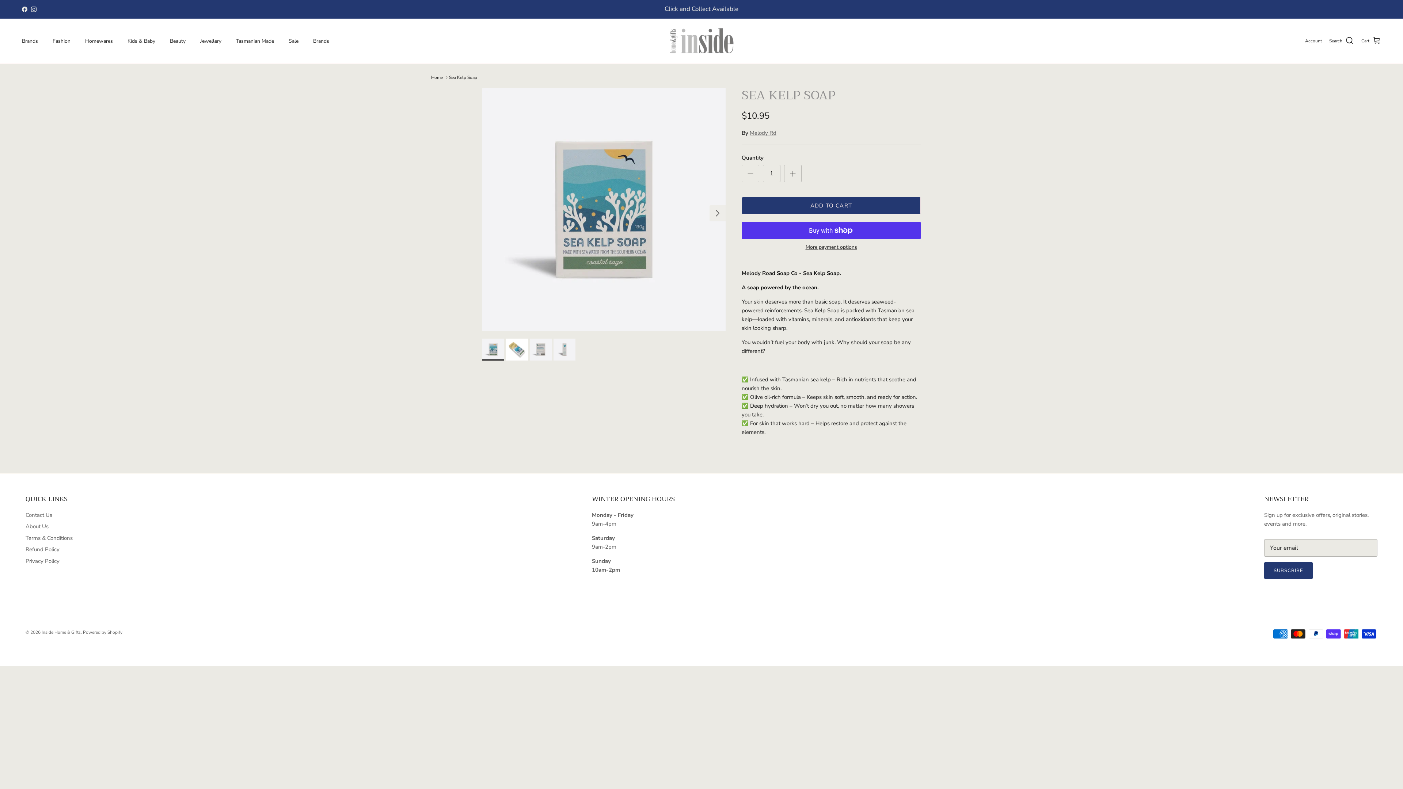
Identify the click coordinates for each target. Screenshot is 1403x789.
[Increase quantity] (793, 173)
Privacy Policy (43, 561)
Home (437, 77)
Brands (30, 41)
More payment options (831, 247)
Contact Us (39, 515)
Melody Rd (763, 133)
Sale (294, 41)
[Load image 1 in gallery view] (604, 209)
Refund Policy (43, 549)
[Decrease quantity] (750, 173)
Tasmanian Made (255, 41)
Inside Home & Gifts (61, 632)
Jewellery (210, 41)
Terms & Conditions (49, 538)
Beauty (178, 41)
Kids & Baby (141, 41)
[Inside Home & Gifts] (701, 41)
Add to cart (831, 205)
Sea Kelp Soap (463, 77)
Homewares (99, 41)
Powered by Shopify (102, 632)
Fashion (62, 41)
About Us (37, 526)
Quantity (753, 157)
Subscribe (1288, 570)
